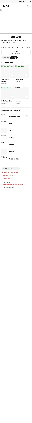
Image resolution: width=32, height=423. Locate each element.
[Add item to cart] (12, 72)
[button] (8, 72)
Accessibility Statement (10, 169)
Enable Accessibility (24, 1)
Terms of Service (7, 172)
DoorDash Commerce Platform (12, 182)
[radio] (6, 54)
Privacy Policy (6, 175)
